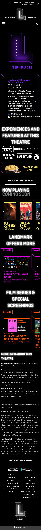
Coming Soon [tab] (16, 194)
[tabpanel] (20, 215)
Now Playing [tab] (15, 190)
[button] (18, 23)
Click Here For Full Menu (20, 180)
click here (11, 427)
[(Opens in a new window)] (13, 470)
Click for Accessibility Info (20, 460)
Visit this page (5, 422)
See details (7, 250)
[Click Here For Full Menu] (21, 168)
